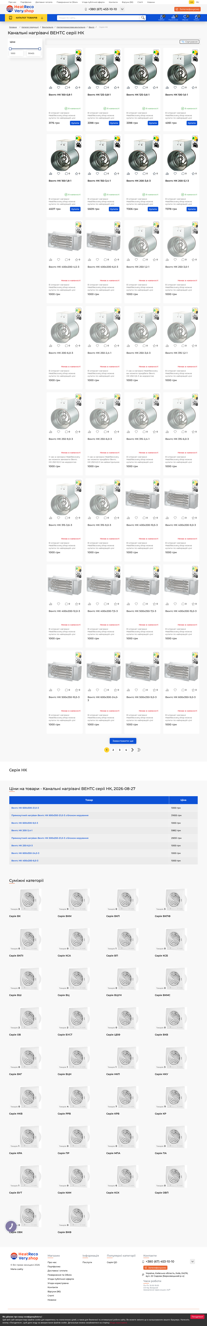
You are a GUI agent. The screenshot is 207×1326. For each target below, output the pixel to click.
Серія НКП (113, 1074)
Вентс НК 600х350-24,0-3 (25, 853)
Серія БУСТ (65, 1034)
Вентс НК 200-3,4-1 (21, 830)
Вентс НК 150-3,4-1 (99, 180)
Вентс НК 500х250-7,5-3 (141, 611)
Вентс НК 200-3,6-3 (138, 180)
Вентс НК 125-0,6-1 (137, 94)
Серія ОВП (162, 1192)
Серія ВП (112, 955)
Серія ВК (15, 916)
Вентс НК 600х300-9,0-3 (24, 823)
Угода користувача (118, 1322)
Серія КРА (15, 1153)
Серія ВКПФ (163, 916)
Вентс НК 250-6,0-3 (100, 439)
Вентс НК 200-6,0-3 (61, 352)
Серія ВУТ (15, 1192)
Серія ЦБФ (113, 1034)
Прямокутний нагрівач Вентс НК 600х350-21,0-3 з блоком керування (49, 815)
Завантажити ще (123, 740)
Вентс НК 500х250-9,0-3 (141, 697)
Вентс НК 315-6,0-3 (177, 439)
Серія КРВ (112, 1113)
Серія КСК (112, 1192)
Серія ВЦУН (114, 995)
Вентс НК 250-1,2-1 (137, 266)
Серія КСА (64, 955)
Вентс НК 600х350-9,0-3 (180, 697)
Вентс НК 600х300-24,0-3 (103, 699)
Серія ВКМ (64, 916)
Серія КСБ (161, 955)
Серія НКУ (161, 1074)
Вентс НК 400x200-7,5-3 (103, 611)
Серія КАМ (64, 1192)
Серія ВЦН (64, 1074)
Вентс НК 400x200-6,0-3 (103, 266)
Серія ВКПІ (16, 955)
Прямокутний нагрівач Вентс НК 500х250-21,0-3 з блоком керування (49, 838)
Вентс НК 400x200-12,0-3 (64, 611)
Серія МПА (113, 1153)
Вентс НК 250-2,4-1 (99, 352)
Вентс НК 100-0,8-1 (60, 94)
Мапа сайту (17, 1269)
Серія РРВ (64, 1113)
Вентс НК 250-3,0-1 (177, 266)
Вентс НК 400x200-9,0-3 (180, 525)
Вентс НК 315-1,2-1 (176, 352)
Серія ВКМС (162, 995)
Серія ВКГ (15, 1074)
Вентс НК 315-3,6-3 (60, 525)
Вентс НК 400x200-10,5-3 (142, 525)
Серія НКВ (16, 1113)
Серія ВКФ (64, 1232)
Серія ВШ (15, 995)
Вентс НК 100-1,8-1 (60, 180)
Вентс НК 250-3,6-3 (138, 352)
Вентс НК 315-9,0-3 (99, 525)
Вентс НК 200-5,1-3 (177, 180)
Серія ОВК (16, 1232)
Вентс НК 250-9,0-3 (61, 439)
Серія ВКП (113, 916)
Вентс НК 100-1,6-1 (176, 94)
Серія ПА (161, 1153)
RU (197, 2)
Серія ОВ (15, 1034)
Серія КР (160, 1113)
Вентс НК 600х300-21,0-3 (25, 807)
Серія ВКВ (161, 1034)
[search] (143, 17)
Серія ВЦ (63, 995)
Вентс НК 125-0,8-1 (99, 94)
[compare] (50, 87)
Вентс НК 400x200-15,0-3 (181, 611)
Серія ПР (63, 1153)
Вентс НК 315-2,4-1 (137, 439)
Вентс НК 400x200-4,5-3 (64, 266)
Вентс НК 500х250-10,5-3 (64, 697)
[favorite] (58, 87)
